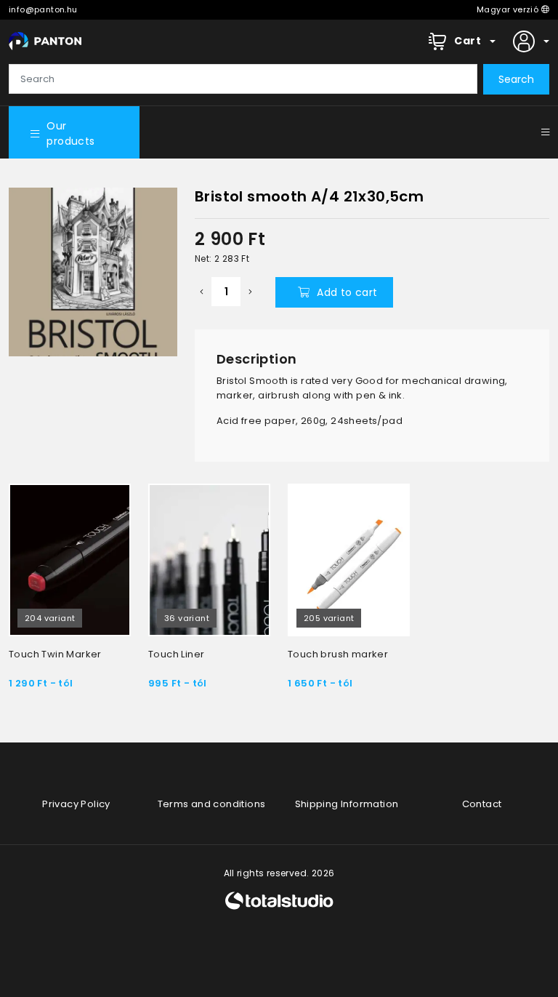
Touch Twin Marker (55, 654)
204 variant (50, 618)
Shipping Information (347, 804)
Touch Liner (176, 654)
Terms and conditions (212, 804)
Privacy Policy (76, 804)
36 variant (186, 618)
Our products (70, 133)
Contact (482, 804)
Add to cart (347, 292)
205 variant (329, 618)
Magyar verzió (509, 9)
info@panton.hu (43, 9)
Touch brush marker (338, 654)
